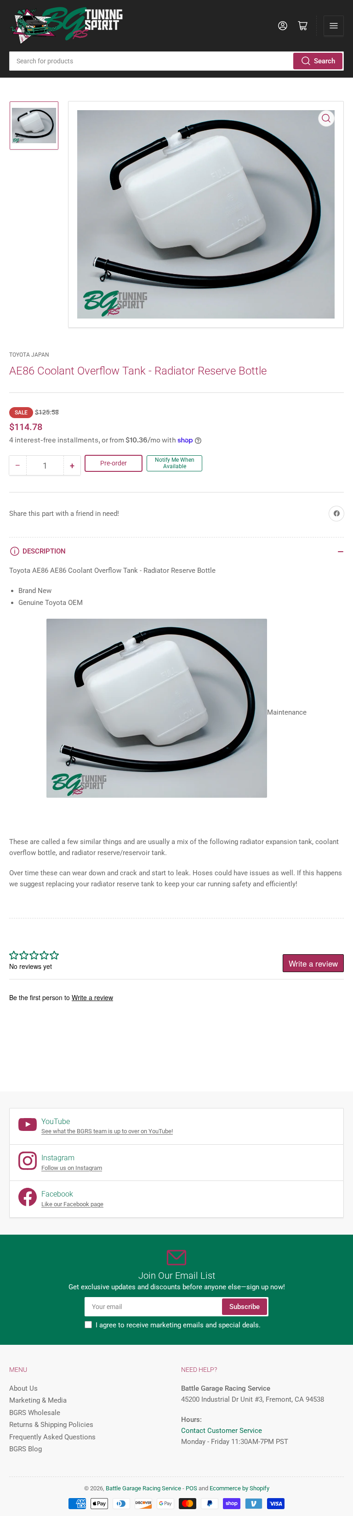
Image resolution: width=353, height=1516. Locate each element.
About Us (23, 1388)
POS (191, 1488)
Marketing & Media (38, 1400)
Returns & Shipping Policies (51, 1425)
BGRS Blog (25, 1449)
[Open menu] (334, 26)
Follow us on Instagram (71, 1167)
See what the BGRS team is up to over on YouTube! (107, 1131)
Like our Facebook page (72, 1204)
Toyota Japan (29, 355)
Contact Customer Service (221, 1430)
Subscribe (244, 1307)
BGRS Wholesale (34, 1413)
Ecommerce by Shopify (239, 1488)
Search (324, 61)
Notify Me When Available (174, 463)
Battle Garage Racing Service (143, 1488)
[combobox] (176, 61)
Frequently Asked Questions (52, 1437)
